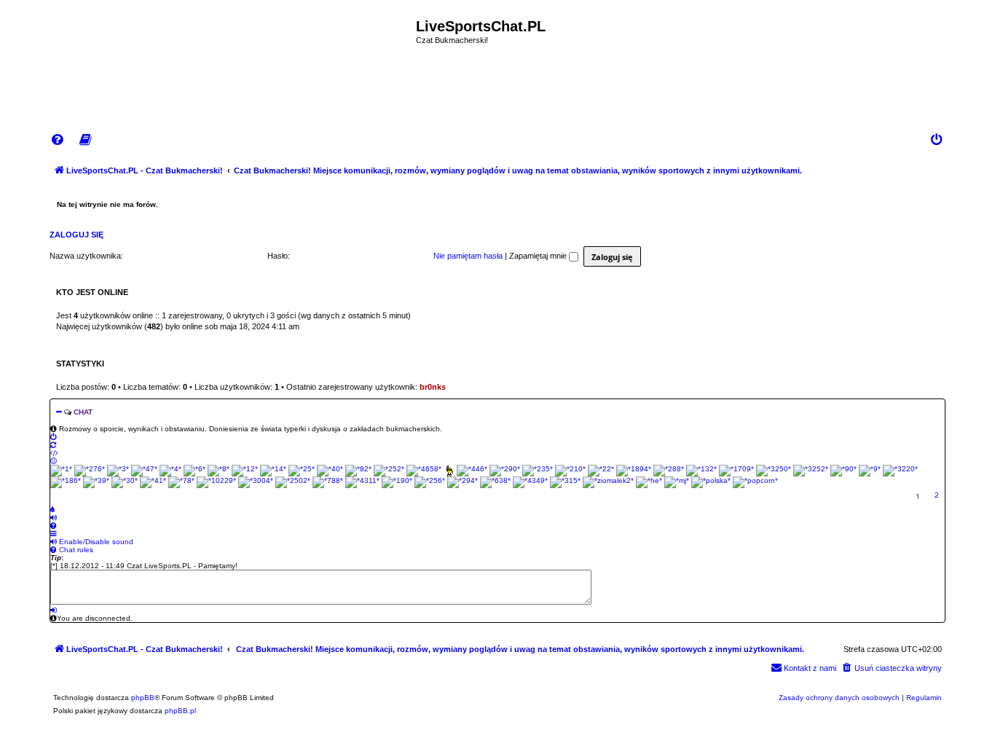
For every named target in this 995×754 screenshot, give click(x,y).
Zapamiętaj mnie (539, 255)
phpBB (142, 698)
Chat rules (75, 550)
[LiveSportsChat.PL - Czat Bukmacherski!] (233, 53)
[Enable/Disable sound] (53, 518)
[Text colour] (52, 510)
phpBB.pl (180, 711)
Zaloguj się (76, 234)
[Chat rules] (53, 526)
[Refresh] (53, 445)
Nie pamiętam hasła (468, 255)
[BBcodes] (54, 453)
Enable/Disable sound (95, 542)
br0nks (433, 386)
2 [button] (937, 495)
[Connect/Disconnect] (53, 437)
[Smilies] (53, 461)
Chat (83, 412)
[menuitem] (58, 140)
